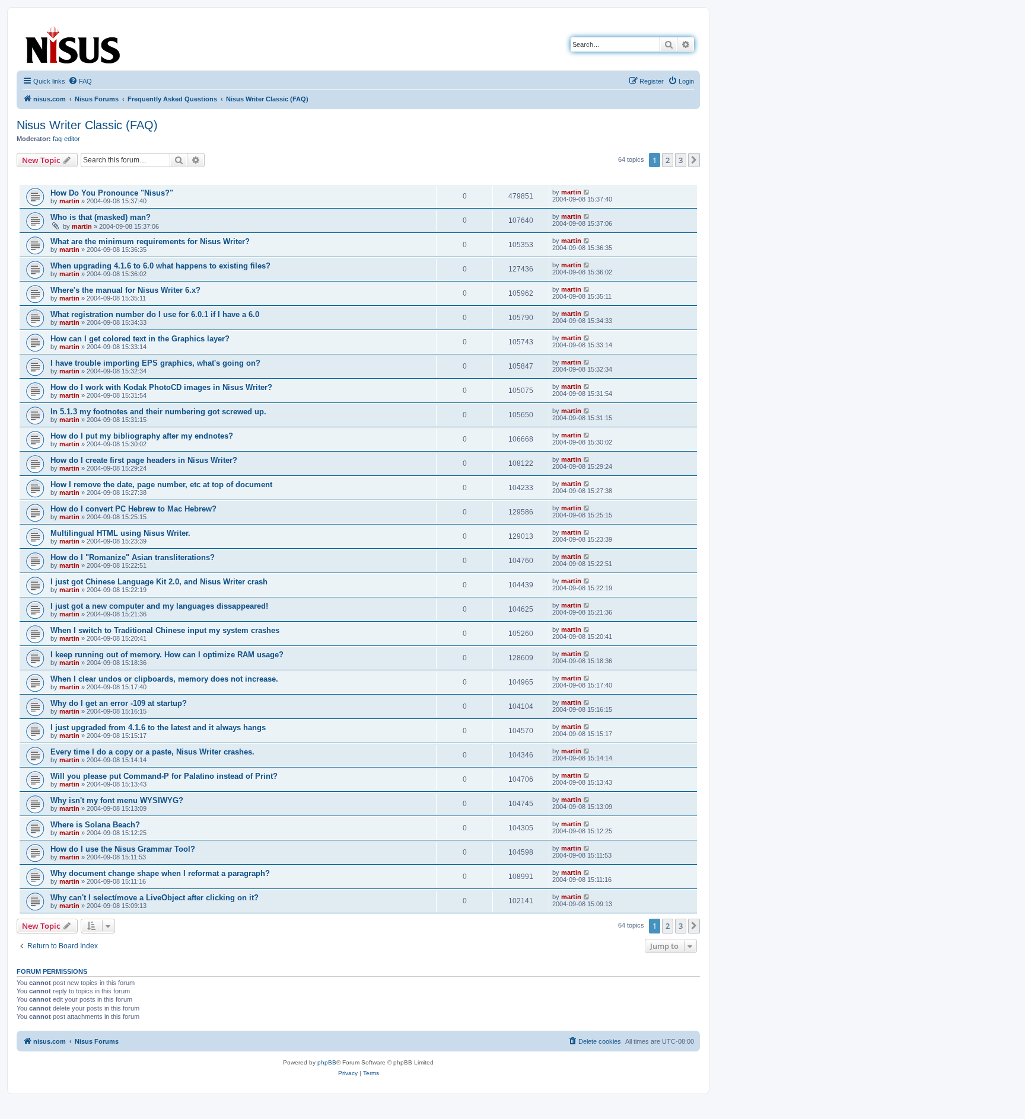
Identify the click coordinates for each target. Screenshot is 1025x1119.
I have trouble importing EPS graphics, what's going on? (155, 363)
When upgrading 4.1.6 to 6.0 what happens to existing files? (160, 265)
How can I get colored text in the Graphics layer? (140, 338)
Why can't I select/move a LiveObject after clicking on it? (154, 897)
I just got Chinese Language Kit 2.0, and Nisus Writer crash (159, 581)
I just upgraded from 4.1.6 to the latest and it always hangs (158, 727)
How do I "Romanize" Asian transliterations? (132, 557)
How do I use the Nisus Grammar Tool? (122, 849)
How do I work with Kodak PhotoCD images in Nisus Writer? (161, 387)
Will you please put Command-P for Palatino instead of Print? (164, 776)
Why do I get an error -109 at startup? (118, 703)
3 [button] (681, 160)
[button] (694, 160)
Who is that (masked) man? (100, 217)
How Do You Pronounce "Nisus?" (111, 192)
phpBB (326, 1062)
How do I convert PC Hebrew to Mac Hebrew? (133, 508)
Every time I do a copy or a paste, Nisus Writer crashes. (152, 751)
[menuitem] (80, 81)
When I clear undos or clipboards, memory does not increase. (164, 678)
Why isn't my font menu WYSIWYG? (116, 800)
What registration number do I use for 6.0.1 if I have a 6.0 (154, 314)
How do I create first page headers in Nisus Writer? (143, 460)
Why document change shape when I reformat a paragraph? (160, 873)
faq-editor (66, 138)
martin (69, 200)
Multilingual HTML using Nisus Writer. (120, 533)
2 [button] (668, 160)
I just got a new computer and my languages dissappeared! (159, 606)
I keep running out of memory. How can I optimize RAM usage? (167, 654)
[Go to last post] (587, 192)
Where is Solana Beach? (95, 824)
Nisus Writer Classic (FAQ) (87, 125)
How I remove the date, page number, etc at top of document (161, 484)
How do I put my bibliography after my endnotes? (141, 435)
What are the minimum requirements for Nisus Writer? (150, 241)
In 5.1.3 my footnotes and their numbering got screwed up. (158, 411)
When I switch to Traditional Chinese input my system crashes (164, 630)
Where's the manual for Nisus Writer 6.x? (125, 290)
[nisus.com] (74, 42)
